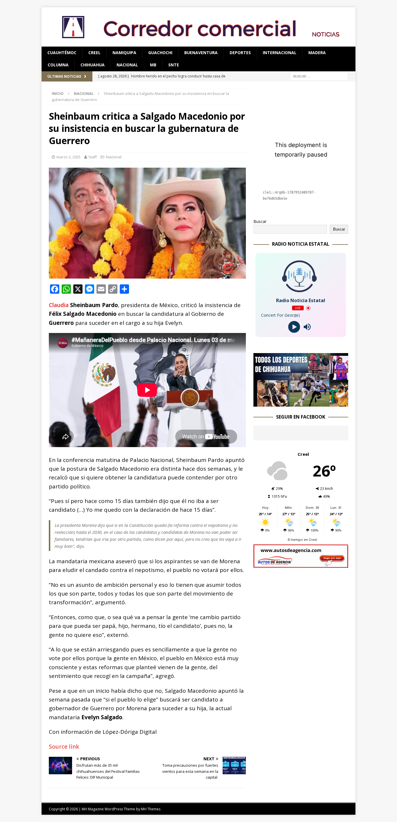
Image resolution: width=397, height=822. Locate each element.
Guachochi (160, 52)
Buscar (260, 221)
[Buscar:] (319, 76)
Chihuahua (93, 65)
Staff (92, 157)
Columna (58, 65)
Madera (317, 52)
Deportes (240, 52)
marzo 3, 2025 (68, 157)
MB (153, 65)
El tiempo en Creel (302, 539)
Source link (64, 746)
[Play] (294, 327)
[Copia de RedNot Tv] (300, 403)
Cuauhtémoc (61, 52)
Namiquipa (124, 52)
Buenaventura (201, 52)
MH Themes (150, 809)
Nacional (127, 65)
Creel (94, 52)
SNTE (173, 65)
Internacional (279, 52)
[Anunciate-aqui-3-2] (300, 564)
